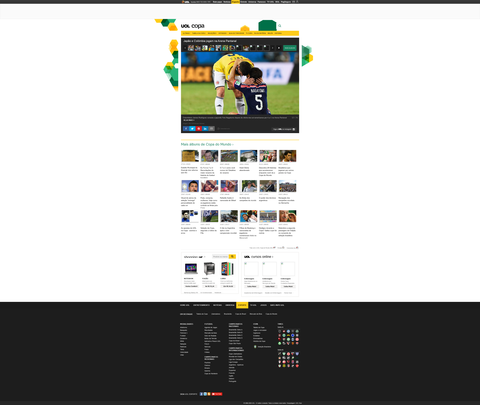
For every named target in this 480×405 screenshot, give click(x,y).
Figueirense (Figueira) (297, 335)
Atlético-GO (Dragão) (293, 354)
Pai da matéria (260, 33)
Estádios (222, 33)
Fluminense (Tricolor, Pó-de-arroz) (284, 339)
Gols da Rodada (210, 336)
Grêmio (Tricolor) (293, 339)
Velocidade (184, 352)
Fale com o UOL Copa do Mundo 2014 (261, 247)
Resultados (208, 330)
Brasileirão (228, 314)
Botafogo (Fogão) (293, 331)
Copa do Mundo (271, 314)
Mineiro (207, 368)
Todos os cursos (290, 257)
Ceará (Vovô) (288, 358)
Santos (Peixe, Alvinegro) (284, 343)
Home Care (288, 293)
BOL (278, 2)
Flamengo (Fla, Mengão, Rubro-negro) (280, 339)
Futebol (183, 336)
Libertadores (215, 314)
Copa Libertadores (235, 354)
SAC (209, 2)
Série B (280, 350)
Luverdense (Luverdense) (293, 358)
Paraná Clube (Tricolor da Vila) (293, 362)
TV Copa (249, 33)
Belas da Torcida (210, 338)
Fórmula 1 (183, 333)
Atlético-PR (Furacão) (284, 331)
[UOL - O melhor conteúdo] (185, 3)
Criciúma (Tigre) (288, 335)
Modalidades (186, 324)
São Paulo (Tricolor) (288, 343)
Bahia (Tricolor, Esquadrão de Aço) (288, 331)
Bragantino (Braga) (284, 358)
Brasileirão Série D (235, 338)
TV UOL (270, 2)
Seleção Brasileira (264, 347)
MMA (182, 341)
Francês (232, 373)
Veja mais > (189, 120)
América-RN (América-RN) (288, 354)
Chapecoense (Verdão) (297, 331)
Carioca (207, 365)
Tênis (182, 349)
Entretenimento (201, 305)
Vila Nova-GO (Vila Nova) (297, 366)
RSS (209, 394)
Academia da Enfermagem (253, 293)
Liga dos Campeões (236, 359)
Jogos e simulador (259, 330)
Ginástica (183, 338)
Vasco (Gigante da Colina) (293, 366)
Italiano (231, 379)
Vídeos (207, 352)
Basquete (183, 330)
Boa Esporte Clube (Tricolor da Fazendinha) (280, 358)
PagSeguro (286, 2)
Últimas (186, 33)
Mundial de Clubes (235, 357)
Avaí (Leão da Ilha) (297, 354)
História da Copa (259, 341)
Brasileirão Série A (235, 330)
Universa (252, 2)
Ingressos (256, 333)
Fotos (206, 349)
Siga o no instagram (282, 129)
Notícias (227, 2)
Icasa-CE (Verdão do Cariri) (297, 358)
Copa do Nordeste (211, 373)
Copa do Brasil (240, 314)
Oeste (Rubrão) (288, 362)
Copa (197, 25)
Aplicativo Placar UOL (212, 341)
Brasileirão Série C (235, 335)
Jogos (263, 305)
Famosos (262, 2)
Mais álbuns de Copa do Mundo (206, 144)
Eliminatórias (258, 338)
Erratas (280, 247)
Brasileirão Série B (235, 332)
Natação (183, 344)
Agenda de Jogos (210, 327)
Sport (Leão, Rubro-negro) (293, 343)
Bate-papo (217, 2)
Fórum (206, 344)
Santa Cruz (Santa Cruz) (288, 366)
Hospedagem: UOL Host (294, 403)
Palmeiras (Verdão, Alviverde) (280, 343)
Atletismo (183, 327)
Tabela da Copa (198, 33)
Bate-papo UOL (277, 305)
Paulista (207, 363)
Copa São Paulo (235, 343)
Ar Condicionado (206, 293)
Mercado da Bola (256, 314)
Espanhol (232, 370)
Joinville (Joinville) (280, 362)
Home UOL (185, 305)
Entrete (243, 2)
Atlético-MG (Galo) (280, 331)
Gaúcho (207, 371)
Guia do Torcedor (236, 33)
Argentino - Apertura (236, 365)
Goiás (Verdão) (288, 339)
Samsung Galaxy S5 (191, 293)
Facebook (202, 394)
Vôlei (182, 355)
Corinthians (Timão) (280, 335)
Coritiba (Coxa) (284, 335)
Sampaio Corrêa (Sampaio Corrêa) (284, 366)
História (278, 33)
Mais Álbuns (290, 48)
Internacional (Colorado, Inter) (297, 339)
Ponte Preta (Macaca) (297, 362)
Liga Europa (233, 362)
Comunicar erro (291, 248)
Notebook (218, 293)
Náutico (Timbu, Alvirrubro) (284, 362)
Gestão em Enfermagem (273, 293)
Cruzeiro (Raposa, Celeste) (293, 335)
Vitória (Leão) (297, 343)
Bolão (270, 33)
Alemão (231, 367)
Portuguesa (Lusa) (280, 366)
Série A (280, 327)
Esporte (235, 2)
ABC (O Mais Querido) (280, 354)
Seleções (212, 33)
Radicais (183, 347)
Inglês (231, 376)
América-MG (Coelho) (284, 354)
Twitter (205, 394)
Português (232, 381)
